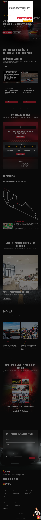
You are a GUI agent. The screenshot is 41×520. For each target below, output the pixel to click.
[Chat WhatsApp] (38, 517)
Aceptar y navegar (22, 18)
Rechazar (30, 18)
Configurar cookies (28, 20)
